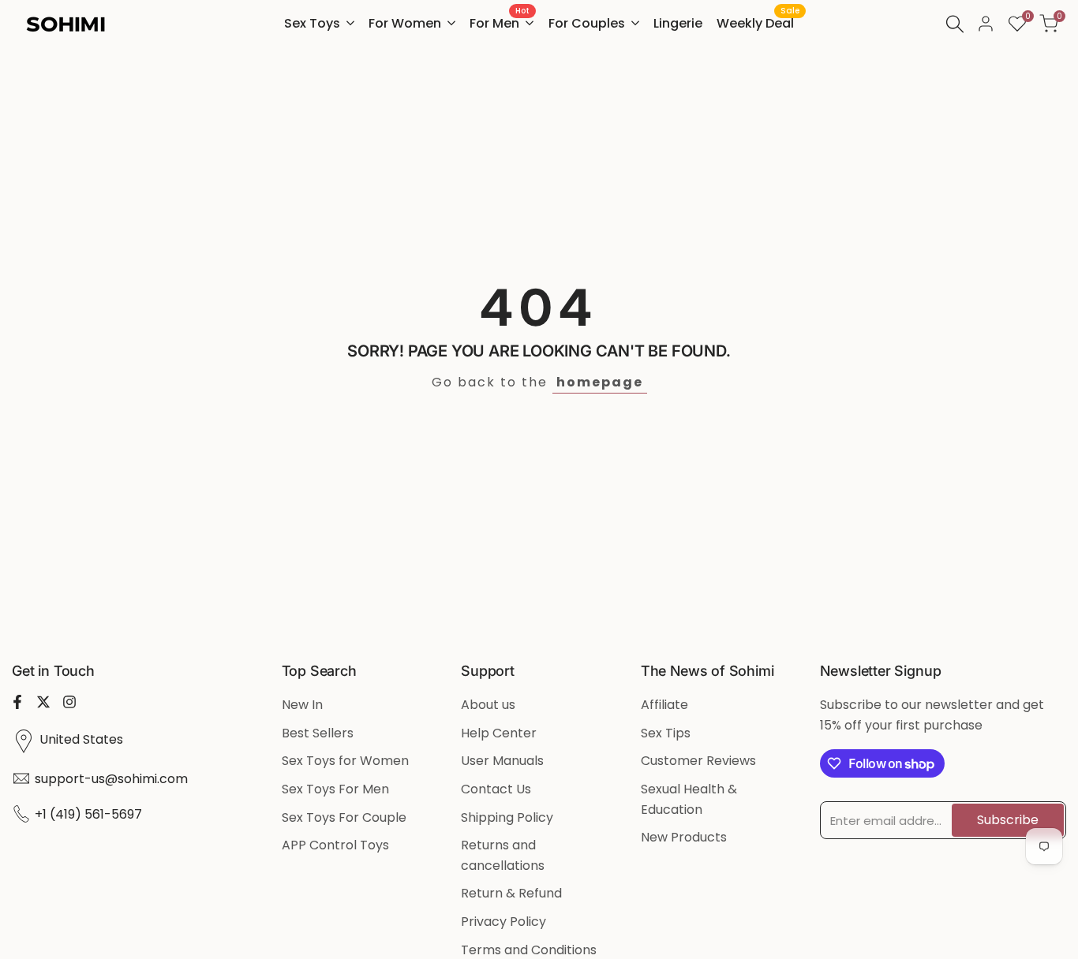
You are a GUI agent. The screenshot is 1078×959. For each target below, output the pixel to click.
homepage (599, 382)
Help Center (499, 733)
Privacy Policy (503, 921)
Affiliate (664, 705)
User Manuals (502, 761)
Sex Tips (666, 733)
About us (488, 705)
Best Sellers (318, 733)
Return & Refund (511, 893)
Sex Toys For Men (335, 789)
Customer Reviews (698, 761)
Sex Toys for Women (345, 761)
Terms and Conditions (529, 950)
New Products (684, 837)
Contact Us (496, 789)
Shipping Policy (507, 817)
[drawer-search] (955, 24)
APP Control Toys (335, 845)
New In (302, 705)
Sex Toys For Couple (344, 817)
